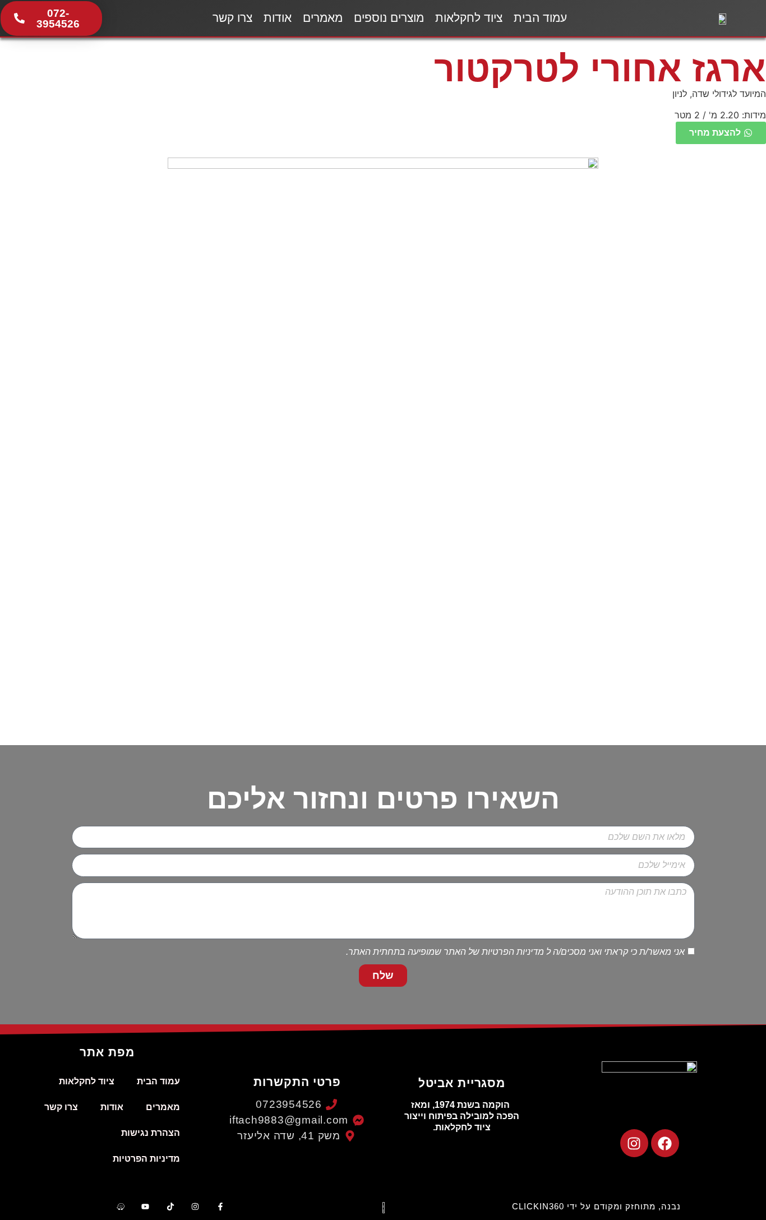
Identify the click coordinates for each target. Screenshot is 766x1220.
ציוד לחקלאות (468, 17)
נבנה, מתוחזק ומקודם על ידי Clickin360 (596, 1206)
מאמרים (323, 17)
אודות (278, 17)
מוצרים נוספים (389, 17)
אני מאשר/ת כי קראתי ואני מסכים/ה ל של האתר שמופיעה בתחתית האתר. (515, 952)
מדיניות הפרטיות (513, 952)
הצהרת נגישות (150, 1133)
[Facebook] (665, 1143)
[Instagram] (634, 1143)
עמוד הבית (540, 17)
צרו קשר (232, 17)
